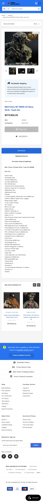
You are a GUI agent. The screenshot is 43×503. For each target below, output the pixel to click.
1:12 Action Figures (29, 472)
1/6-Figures (5, 393)
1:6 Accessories (32, 469)
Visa (10, 488)
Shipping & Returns (21, 156)
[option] (21, 48)
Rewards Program (28, 393)
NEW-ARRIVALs (6, 388)
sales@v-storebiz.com (24, 350)
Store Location (6, 422)
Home (3, 15)
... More (37, 472)
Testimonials (26, 396)
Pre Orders (9, 469)
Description (21, 150)
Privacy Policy (27, 419)
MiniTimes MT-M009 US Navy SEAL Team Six (16, 17)
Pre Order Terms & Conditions (21, 161)
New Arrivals (33, 466)
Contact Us (26, 388)
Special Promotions (7, 409)
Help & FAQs (26, 390)
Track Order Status (21, 355)
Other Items (5, 403)
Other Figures (5, 401)
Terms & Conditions (28, 422)
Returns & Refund (7, 430)
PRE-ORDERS (6, 390)
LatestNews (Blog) (7, 425)
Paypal (32, 488)
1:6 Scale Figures (20, 469)
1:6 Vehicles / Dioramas (14, 472)
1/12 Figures (5, 398)
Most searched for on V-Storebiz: (16, 466)
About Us (4, 419)
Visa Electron (17, 488)
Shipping (4, 427)
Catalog (10, 15)
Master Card (25, 488)
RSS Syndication (27, 427)
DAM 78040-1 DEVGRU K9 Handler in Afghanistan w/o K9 (31, 317)
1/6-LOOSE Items (7, 396)
